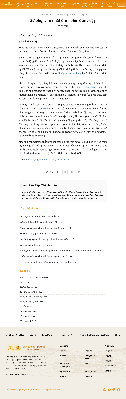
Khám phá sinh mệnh (65, 365)
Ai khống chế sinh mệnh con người (34, 277)
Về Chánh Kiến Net (15, 335)
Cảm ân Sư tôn (26, 306)
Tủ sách (110, 4)
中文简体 (109, 355)
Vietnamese (110, 365)
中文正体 (109, 360)
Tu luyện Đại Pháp (90, 357)
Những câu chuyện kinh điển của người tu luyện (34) (46, 227)
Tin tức (63, 376)
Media (87, 363)
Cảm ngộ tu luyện (27, 316)
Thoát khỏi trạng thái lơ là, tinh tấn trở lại (40, 233)
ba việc (47, 108)
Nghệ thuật (65, 371)
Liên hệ (33, 335)
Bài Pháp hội (25, 282)
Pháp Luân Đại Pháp (70, 73)
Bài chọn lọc (95, 4)
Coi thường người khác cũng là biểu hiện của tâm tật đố (47, 239)
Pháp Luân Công (93, 87)
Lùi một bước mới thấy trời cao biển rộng (40, 216)
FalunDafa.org (48, 335)
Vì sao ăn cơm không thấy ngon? (36, 244)
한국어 (108, 370)
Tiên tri (63, 355)
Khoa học (88, 351)
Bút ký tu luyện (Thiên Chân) (32, 302)
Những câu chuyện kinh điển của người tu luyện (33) (46, 256)
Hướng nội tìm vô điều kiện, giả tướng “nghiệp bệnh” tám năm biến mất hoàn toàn (61, 250)
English (108, 351)
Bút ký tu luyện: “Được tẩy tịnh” (33, 297)
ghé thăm (28, 374)
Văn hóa (64, 351)
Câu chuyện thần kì (28, 321)
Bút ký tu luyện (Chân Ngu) (31, 292)
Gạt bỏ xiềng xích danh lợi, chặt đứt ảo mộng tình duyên (48, 261)
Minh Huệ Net (67, 335)
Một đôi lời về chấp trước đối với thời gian (41, 222)
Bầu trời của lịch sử (28, 287)
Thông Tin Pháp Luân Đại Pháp (94, 335)
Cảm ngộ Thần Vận (28, 311)
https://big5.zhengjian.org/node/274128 (48, 159)
